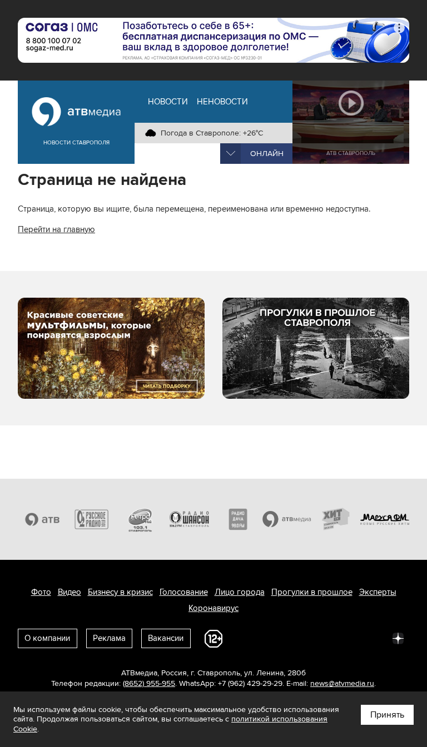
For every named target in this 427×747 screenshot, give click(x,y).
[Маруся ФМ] (384, 519)
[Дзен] (398, 638)
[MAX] (325, 638)
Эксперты (377, 592)
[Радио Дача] (238, 519)
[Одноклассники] (300, 638)
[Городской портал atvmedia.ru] (286, 519)
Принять (387, 714)
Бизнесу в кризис (120, 592)
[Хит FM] (335, 519)
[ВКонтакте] (251, 638)
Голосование (184, 592)
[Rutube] (374, 638)
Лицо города (240, 592)
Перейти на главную (56, 229)
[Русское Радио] (91, 519)
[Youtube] (349, 638)
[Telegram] (276, 638)
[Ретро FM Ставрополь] (140, 519)
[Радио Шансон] (189, 519)
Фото (41, 592)
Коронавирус (213, 608)
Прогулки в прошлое (311, 592)
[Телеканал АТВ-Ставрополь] (42, 519)
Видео (69, 592)
